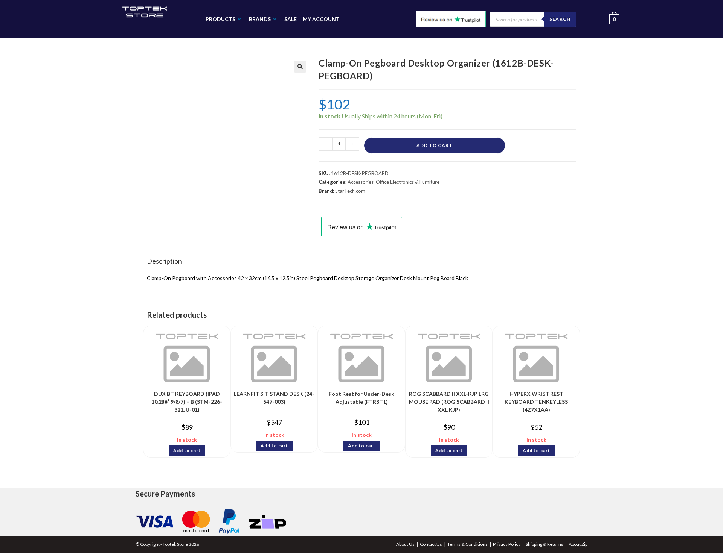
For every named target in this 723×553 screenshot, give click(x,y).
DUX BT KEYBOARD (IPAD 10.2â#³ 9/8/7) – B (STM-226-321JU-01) (186, 400)
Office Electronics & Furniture (407, 182)
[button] (300, 67)
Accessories (361, 182)
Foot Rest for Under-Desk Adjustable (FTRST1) (361, 398)
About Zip (578, 544)
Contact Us (431, 544)
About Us (405, 544)
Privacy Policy (506, 544)
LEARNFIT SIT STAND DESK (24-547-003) (274, 398)
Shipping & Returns (544, 544)
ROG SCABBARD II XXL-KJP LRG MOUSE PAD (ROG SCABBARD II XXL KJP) (449, 400)
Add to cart (434, 145)
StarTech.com (350, 191)
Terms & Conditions (467, 544)
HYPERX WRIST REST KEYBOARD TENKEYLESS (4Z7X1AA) (536, 400)
